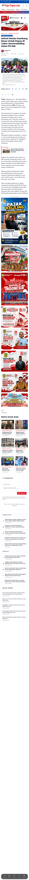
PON (13, 105)
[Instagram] (24, 2)
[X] (22, 2)
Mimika (3, 9)
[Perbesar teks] (8, 94)
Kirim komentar (21, 493)
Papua (17, 9)
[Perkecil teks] (5, 94)
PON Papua (4, 412)
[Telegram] (19, 88)
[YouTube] (27, 2)
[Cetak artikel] (12, 94)
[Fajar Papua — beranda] (11, 5)
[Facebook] (20, 2)
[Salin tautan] (26, 88)
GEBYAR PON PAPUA (13, 33)
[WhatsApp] (16, 88)
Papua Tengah (10, 9)
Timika (3, 99)
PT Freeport (24, 9)
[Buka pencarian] (23, 5)
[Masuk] (26, 5)
